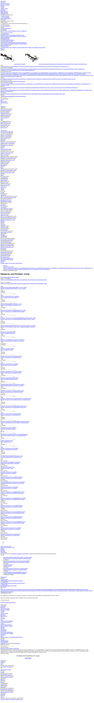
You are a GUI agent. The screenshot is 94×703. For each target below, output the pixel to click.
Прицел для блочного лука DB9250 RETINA (11, 518)
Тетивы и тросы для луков (7, 152)
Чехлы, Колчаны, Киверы (7, 208)
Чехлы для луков (4, 214)
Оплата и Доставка (5, 3)
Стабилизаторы (4, 177)
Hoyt (33, 589)
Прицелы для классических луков (8, 157)
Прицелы (3, 140)
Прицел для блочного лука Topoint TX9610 (11, 357)
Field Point (23, 589)
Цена (16, 279)
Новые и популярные (6, 279)
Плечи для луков (4, 155)
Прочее (2, 147)
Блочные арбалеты (5, 112)
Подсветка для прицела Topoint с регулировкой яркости (14, 435)
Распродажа (3, 248)
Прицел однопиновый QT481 (8, 333)
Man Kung (18, 96)
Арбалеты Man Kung (26, 590)
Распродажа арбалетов (6, 254)
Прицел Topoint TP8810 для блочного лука (11, 305)
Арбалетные (3, 195)
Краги (2, 167)
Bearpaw (8, 589)
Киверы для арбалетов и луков (8, 219)
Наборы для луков (5, 162)
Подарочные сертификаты (7, 258)
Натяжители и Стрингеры (7, 145)
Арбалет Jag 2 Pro (7, 566)
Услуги (2, 262)
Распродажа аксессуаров (6, 252)
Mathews (52, 589)
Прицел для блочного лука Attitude (9, 488)
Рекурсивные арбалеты (6, 110)
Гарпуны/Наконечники (6, 242)
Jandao (39, 589)
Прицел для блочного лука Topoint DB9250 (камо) (12, 523)
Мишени (3, 221)
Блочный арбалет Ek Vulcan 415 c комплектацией (14, 569)
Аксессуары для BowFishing (7, 239)
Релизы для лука (4, 182)
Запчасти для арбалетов (6, 135)
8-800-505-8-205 (4, 12)
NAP (55, 589)
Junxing (9, 96)
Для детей (41, 590)
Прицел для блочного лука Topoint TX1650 (11, 372)
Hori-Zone (29, 589)
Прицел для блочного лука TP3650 (9, 365)
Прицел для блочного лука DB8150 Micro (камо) (12, 493)
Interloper (6, 277)
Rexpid (68, 589)
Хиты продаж (20, 279)
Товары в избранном (14, 648)
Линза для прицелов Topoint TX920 (9, 379)
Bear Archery (3, 589)
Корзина (2, 639)
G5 (26, 589)
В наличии (44, 279)
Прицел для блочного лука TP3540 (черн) (10, 415)
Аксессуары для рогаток (6, 232)
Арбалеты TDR (35, 590)
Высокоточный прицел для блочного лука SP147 (12, 385)
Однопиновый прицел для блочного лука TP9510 (12, 483)
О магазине (3, 1)
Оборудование (4, 180)
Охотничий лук (81, 590)
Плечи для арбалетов (5, 137)
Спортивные (4, 207)
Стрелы (2, 188)
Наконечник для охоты (55, 590)
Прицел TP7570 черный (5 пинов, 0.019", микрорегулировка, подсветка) (18, 326)
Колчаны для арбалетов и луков (8, 217)
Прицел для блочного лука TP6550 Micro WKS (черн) (13, 407)
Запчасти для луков (5, 185)
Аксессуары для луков (6, 149)
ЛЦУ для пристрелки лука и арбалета (9, 297)
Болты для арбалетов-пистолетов (8, 197)
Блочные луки (4, 127)
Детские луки (4, 130)
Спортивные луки (9, 591)
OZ (56, 589)
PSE (63, 589)
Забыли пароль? (4, 102)
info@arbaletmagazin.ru (6, 18)
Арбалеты (3, 106)
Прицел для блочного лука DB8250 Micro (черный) (13, 499)
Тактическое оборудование (7, 259)
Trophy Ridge (16, 277)
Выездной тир (4, 11)
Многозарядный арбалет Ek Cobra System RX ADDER (16, 562)
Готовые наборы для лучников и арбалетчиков (11, 263)
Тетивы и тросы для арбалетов (8, 142)
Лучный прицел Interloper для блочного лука (11, 457)
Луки (2, 118)
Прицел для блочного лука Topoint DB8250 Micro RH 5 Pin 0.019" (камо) (18, 319)
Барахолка (3, 9)
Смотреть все (4, 577)
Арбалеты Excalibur (8, 590)
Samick (74, 589)
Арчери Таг (3, 187)
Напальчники (4, 165)
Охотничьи (3, 204)
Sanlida (77, 589)
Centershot (3, 224)
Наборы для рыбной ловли (7, 247)
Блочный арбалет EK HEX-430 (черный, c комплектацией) (17, 558)
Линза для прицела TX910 (7, 349)
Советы (2, 7)
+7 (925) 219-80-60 (5, 17)
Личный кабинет (5, 640)
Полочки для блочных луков (7, 172)
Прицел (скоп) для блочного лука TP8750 (10, 529)
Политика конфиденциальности (8, 602)
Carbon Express (17, 589)
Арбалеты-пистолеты (6, 115)
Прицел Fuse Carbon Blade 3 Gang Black (10, 463)
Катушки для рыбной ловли (7, 244)
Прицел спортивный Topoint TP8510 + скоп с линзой (13, 288)
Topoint (2, 277)
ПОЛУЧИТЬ (28, 658)
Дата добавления (38, 279)
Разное (2, 175)
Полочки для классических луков (8, 170)
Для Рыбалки (4, 235)
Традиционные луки (5, 122)
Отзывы (2, 6)
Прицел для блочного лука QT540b (9, 449)
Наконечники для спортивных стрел (69, 590)
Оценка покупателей (29, 279)
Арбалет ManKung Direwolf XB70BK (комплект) (14, 573)
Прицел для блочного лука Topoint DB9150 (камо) (12, 513)
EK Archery (13, 96)
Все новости (3, 587)
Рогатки (2, 222)
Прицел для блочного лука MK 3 (8, 473)
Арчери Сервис (4, 8)
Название (13, 279)
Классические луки (5, 125)
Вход (2, 100)
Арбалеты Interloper (17, 590)
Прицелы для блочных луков (7, 160)
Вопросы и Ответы (5, 4)
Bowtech (12, 589)
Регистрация (3, 101)
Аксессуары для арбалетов (7, 131)
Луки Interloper (46, 590)
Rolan (71, 589)
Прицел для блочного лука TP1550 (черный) (11, 478)
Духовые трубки (4, 227)
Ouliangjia (23, 96)
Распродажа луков (5, 257)
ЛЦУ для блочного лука (6, 441)
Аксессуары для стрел (6, 200)
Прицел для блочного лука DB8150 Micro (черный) (13, 311)
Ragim (65, 589)
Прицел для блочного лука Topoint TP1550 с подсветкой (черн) (15, 399)
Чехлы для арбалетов (5, 212)
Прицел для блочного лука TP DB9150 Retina (11, 506)
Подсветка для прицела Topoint (8, 429)
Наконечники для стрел (6, 201)
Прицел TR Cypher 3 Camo (7, 468)
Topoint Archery (4, 96)
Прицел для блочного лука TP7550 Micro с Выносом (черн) (14, 422)
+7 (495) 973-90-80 (5, 16)
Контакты (3, 2)
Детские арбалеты (5, 117)
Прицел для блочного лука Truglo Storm (10, 535)
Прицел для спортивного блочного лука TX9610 (12, 341)
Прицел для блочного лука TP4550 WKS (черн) (12, 392)
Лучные (2, 192)
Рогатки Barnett (4, 229)
